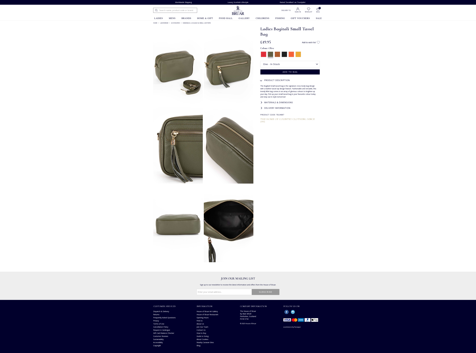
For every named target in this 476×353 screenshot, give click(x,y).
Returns (156, 314)
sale (319, 18)
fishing (280, 18)
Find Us (200, 321)
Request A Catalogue (161, 330)
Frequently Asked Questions (164, 317)
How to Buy (201, 333)
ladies (158, 18)
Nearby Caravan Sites (205, 342)
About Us (200, 324)
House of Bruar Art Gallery (207, 311)
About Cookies (202, 339)
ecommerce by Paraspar (292, 327)
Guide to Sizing (202, 336)
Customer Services (164, 306)
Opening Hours (203, 317)
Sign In (298, 12)
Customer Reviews (160, 336)
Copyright (157, 345)
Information (204, 306)
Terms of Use (158, 324)
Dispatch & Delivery (161, 311)
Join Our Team (202, 327)
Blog (198, 345)
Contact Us (201, 330)
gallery (244, 18)
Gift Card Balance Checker (163, 333)
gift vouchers (300, 18)
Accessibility (158, 342)
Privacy (156, 321)
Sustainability (158, 339)
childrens (262, 18)
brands (186, 18)
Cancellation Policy (160, 327)
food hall (226, 18)
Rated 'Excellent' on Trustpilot (292, 2)
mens (172, 18)
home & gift (205, 18)
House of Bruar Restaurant (207, 314)
